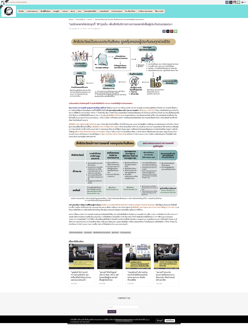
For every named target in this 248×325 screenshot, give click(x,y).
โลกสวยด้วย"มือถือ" (90, 11)
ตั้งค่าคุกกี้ (159, 321)
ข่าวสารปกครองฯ (117, 11)
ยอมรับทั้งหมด (170, 321)
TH (244, 2)
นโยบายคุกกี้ (86, 321)
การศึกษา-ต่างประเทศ (145, 11)
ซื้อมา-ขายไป (159, 11)
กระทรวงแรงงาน (32, 11)
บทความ (65, 11)
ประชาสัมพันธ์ (103, 11)
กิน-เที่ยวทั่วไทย (130, 11)
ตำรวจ (73, 11)
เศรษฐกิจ (56, 11)
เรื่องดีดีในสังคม (45, 11)
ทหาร (79, 11)
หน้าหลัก (21, 11)
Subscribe (112, 312)
